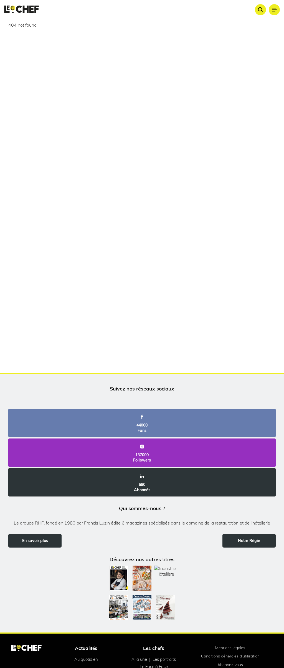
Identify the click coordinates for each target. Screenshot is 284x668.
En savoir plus (35, 540)
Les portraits (164, 659)
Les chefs (153, 648)
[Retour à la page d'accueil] (26, 648)
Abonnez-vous (230, 664)
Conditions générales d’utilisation (230, 656)
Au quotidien (86, 659)
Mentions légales (230, 647)
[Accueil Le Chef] (21, 10)
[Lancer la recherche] (260, 9)
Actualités (86, 648)
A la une (139, 659)
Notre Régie (249, 540)
